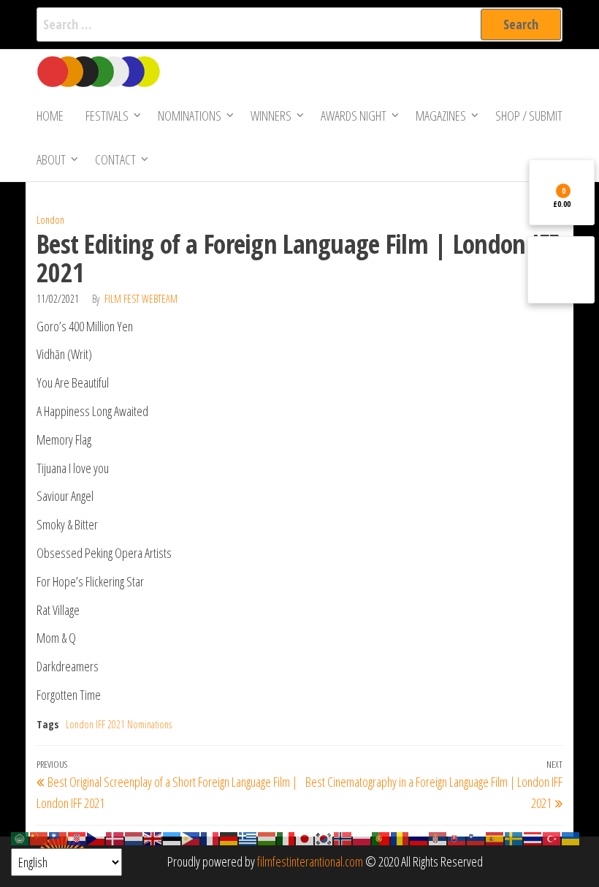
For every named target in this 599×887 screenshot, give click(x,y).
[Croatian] (77, 837)
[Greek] (248, 837)
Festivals (107, 115)
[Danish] (115, 837)
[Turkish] (552, 837)
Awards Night (353, 115)
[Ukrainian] (571, 837)
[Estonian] (172, 837)
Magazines (441, 115)
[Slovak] (457, 837)
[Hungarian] (267, 837)
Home (50, 115)
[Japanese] (305, 837)
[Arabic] (20, 837)
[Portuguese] (381, 837)
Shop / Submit (528, 115)
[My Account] (561, 270)
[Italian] (286, 837)
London (50, 220)
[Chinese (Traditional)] (58, 837)
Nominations (189, 115)
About (51, 159)
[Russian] (419, 837)
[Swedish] (514, 837)
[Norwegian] (343, 837)
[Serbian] (438, 837)
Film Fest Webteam (141, 299)
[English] (153, 837)
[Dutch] (134, 837)
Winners (271, 115)
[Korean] (324, 837)
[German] (229, 837)
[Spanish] (495, 837)
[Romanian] (400, 837)
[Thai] (533, 837)
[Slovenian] (476, 837)
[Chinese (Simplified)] (39, 837)
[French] (210, 837)
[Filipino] (191, 837)
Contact (115, 159)
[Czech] (96, 837)
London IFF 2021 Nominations (119, 724)
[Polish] (362, 837)
